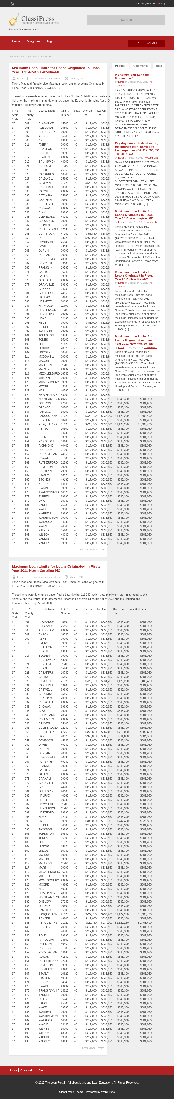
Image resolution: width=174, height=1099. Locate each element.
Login (160, 3)
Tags (159, 65)
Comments (140, 65)
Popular (120, 65)
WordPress (108, 1091)
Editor (20, 78)
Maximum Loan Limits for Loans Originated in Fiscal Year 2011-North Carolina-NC (56, 70)
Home (16, 41)
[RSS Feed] (12, 3)
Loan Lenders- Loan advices (46, 78)
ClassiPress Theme (71, 1091)
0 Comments (152, 157)
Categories (33, 41)
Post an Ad (146, 43)
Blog (49, 41)
